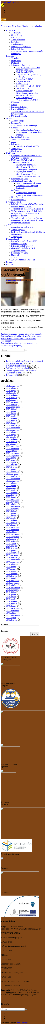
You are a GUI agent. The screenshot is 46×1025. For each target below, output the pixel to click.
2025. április (11, 416)
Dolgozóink (16, 60)
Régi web (10, 264)
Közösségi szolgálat (19, 116)
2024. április (11, 437)
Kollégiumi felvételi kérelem (22, 160)
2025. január (11, 423)
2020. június (11, 539)
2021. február (11, 523)
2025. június (11, 411)
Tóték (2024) (21, 77)
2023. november (12, 448)
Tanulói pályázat (18, 230)
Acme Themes (22, 1023)
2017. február (11, 620)
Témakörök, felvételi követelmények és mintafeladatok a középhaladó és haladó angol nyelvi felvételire (27, 220)
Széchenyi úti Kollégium (26, 192)
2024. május (11, 435)
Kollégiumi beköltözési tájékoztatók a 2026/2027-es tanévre (26, 156)
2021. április (11, 518)
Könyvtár (15, 102)
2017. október (11, 613)
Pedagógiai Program (19, 179)
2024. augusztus (12, 430)
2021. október (11, 504)
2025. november (12, 402)
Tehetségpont (16, 148)
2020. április (11, 543)
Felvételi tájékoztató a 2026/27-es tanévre (28, 204)
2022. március (12, 492)
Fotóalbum (15, 42)
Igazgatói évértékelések (20, 137)
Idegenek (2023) (23, 81)
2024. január (11, 444)
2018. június (11, 594)
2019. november (12, 555)
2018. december (12, 580)
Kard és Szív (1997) (24, 98)
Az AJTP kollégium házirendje (28, 183)
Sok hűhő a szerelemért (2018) (28, 86)
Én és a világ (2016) (24, 91)
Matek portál (16, 151)
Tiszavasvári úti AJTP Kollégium (29, 195)
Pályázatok (15, 144)
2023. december (12, 446)
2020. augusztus (12, 536)
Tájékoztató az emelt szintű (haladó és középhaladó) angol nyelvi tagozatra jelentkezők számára (26, 213)
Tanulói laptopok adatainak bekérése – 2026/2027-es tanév (21, 371)
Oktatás (9, 118)
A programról (16, 236)
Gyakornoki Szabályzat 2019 (23, 248)
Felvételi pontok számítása (21, 206)
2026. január (11, 400)
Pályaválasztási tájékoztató (22, 227)
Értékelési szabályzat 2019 (22, 246)
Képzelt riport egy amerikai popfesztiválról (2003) (27, 94)
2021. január (11, 525)
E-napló (14, 128)
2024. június (11, 432)
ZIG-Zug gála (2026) (24, 72)
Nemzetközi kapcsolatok (21, 47)
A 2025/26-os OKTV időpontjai (24, 125)
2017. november (12, 611)
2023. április (11, 462)
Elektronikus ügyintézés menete (29, 130)
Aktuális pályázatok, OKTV (27, 146)
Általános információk (20, 162)
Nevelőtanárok (17, 197)
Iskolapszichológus (19, 107)
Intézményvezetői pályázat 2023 (24, 241)
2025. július (11, 409)
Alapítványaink (17, 44)
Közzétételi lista (17, 49)
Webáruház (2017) (23, 88)
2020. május (11, 541)
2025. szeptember (13, 407)
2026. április (11, 393)
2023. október (11, 451)
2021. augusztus (12, 509)
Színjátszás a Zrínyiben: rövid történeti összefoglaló (28, 68)
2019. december (12, 553)
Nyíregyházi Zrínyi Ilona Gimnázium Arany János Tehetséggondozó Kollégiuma (28, 174)
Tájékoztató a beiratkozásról (17, 368)
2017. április (11, 618)
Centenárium (16, 35)
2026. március (12, 395)
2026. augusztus (12, 386)
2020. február (11, 548)
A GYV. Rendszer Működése (23, 260)
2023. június (11, 458)
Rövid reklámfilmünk (19, 109)
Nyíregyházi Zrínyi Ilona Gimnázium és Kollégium (21, 26)
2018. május (11, 597)
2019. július (11, 564)
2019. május (11, 569)
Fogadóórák (16, 123)
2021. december (12, 499)
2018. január (11, 606)
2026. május (11, 391)
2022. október (11, 476)
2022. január (11, 497)
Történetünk (16, 33)
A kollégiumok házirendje (21, 181)
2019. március (12, 574)
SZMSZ (14, 257)
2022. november (12, 474)
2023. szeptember (13, 453)
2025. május (11, 414)
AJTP (13, 142)
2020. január (11, 550)
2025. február (11, 421)
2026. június (11, 388)
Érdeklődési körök (18, 199)
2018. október (11, 585)
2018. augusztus (12, 590)
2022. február (11, 495)
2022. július (11, 483)
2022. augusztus (12, 481)
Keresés (4, 624)
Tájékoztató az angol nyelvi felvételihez (27, 209)
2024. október (11, 425)
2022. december (12, 472)
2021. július (11, 511)
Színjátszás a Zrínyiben (20, 65)
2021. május (11, 516)
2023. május (11, 460)
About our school (18, 40)
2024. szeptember (13, 428)
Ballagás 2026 (12, 375)
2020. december (12, 527)
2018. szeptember (13, 587)
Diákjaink (15, 63)
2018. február (11, 604)
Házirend (15, 255)
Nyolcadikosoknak (13, 202)
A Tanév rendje (17, 121)
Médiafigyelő (16, 37)
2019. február (11, 576)
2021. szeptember (13, 506)
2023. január (11, 469)
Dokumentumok (12, 239)
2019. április (11, 571)
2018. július (11, 592)
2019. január (11, 578)
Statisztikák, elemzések (20, 139)
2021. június (11, 513)
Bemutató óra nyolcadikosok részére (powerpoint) (21, 336)
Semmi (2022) (22, 84)
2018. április (11, 599)
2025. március (12, 418)
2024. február (11, 441)
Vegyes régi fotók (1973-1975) (28, 100)
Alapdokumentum (18, 250)
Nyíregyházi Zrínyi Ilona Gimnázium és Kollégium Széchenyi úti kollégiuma (26, 167)
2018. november (12, 583)
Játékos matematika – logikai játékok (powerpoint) (21, 334)
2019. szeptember (13, 560)
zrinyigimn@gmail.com (10, 2)
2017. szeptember (13, 615)
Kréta (3, 19)
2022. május (11, 488)
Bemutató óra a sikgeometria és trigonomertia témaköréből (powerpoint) (19, 344)
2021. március (12, 520)
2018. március (12, 601)
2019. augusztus (12, 562)
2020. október (11, 532)
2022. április (11, 490)
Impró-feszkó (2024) (24, 79)
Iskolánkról (10, 30)
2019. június (11, 567)
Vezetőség (15, 58)
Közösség (10, 56)
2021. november (12, 502)
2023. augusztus (12, 455)
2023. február (11, 467)
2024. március (12, 439)
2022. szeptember (13, 479)
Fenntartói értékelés (19, 243)
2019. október (11, 557)
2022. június (11, 486)
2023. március (12, 465)
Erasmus (9, 262)
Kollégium (10, 153)
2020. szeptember (13, 534)
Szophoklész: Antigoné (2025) (28, 74)
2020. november (12, 530)
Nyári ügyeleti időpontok (16, 366)
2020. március (12, 546)
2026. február (11, 397)
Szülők (14, 104)
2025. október (11, 404)
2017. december (12, 608)
